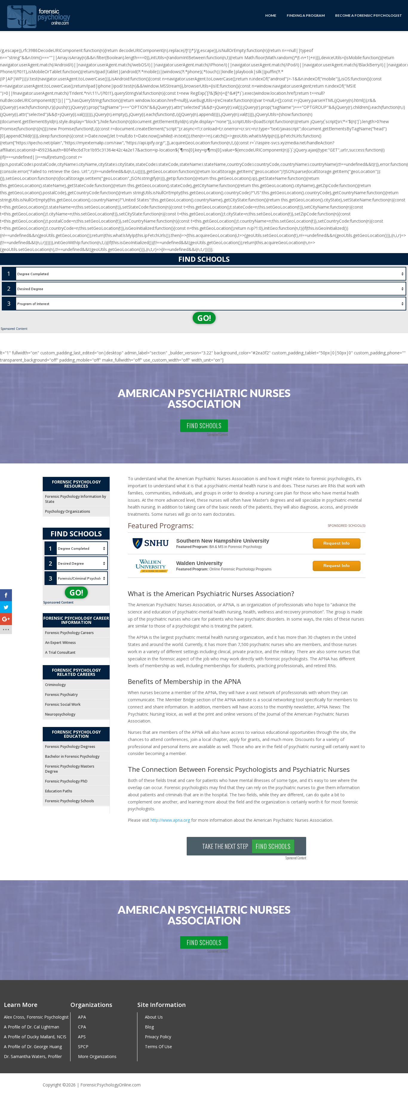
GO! (204, 318)
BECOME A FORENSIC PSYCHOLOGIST (368, 15)
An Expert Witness (60, 642)
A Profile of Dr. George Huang (33, 1046)
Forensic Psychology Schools (69, 800)
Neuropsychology (60, 714)
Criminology (55, 684)
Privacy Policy (158, 1036)
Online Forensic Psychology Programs (240, 569)
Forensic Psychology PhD (66, 781)
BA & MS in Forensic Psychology (235, 547)
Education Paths (58, 791)
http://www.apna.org (170, 820)
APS (82, 1036)
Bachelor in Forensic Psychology (72, 756)
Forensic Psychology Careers (69, 632)
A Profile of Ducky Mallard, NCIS (35, 1036)
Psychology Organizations (67, 511)
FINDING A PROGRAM (306, 15)
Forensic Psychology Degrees (70, 746)
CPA (82, 1027)
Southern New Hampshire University (222, 541)
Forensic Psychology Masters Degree (69, 769)
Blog (149, 1027)
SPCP (83, 1046)
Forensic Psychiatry (61, 694)
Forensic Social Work (63, 704)
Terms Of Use (158, 1046)
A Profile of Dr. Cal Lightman (31, 1027)
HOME (270, 15)
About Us (154, 1017)
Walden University (199, 563)
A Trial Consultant (60, 652)
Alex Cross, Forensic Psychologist (36, 1017)
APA (82, 1017)
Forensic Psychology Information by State (75, 499)
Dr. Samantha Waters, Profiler (33, 1056)
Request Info (336, 543)
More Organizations (97, 1056)
